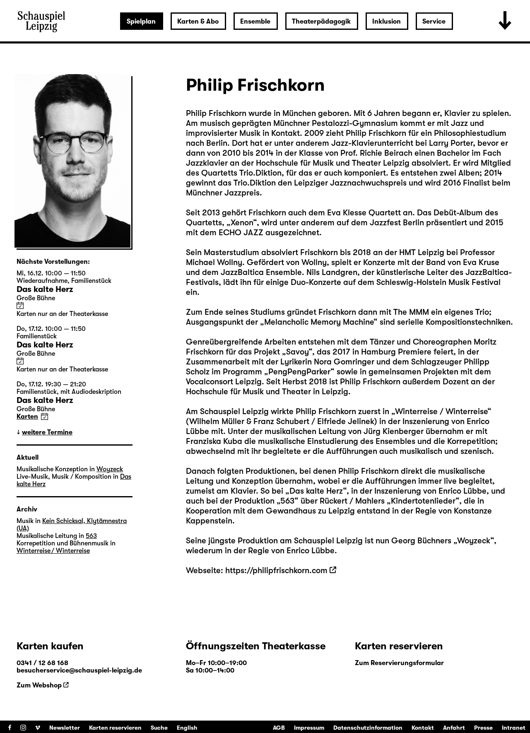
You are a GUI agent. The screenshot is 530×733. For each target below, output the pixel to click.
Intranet (513, 727)
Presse (483, 727)
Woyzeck (473, 540)
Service (434, 21)
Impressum (309, 727)
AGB (279, 727)
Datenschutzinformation (367, 727)
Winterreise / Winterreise (441, 411)
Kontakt (423, 727)
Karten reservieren (115, 727)
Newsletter (64, 727)
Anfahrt (454, 727)
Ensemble (255, 21)
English (187, 727)
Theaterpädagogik (321, 21)
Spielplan (141, 21)
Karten (27, 416)
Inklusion (386, 21)
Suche (159, 727)
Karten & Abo (198, 21)
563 (287, 501)
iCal (20, 305)
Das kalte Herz (316, 491)
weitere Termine (47, 432)
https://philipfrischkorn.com (276, 570)
